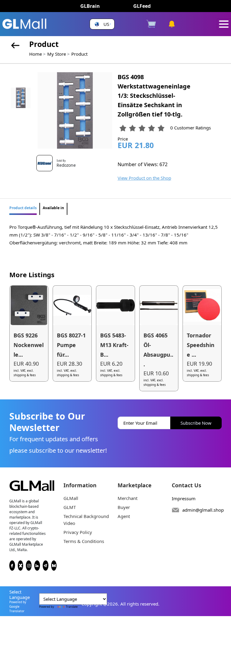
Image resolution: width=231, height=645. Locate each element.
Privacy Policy (77, 532)
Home (35, 54)
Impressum (184, 498)
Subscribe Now (195, 423)
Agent (124, 516)
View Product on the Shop (144, 178)
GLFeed (142, 6)
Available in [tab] (53, 207)
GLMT (69, 507)
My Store (56, 54)
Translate (72, 607)
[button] (102, 24)
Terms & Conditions (83, 541)
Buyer (124, 507)
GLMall (70, 498)
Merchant (127, 498)
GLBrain (90, 6)
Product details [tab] (23, 207)
